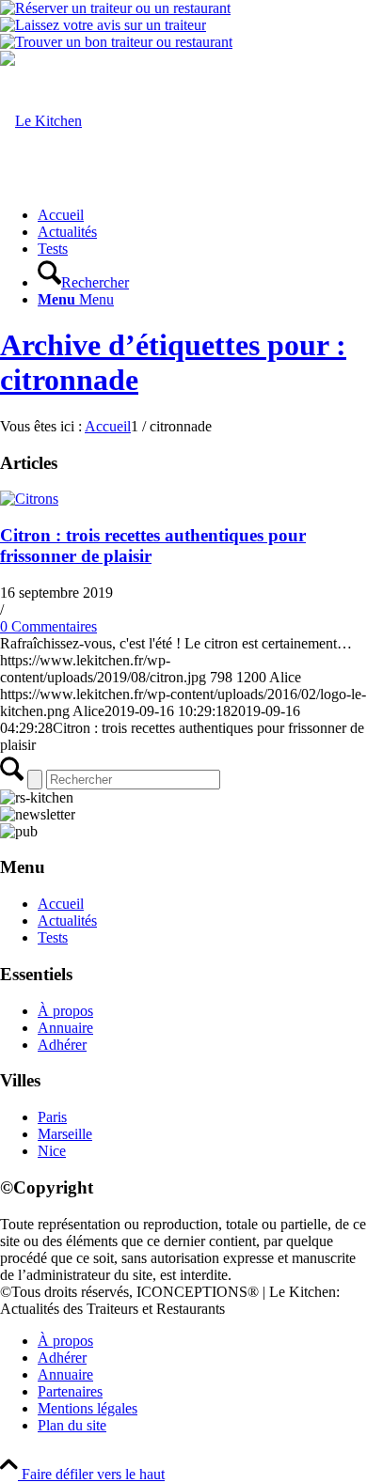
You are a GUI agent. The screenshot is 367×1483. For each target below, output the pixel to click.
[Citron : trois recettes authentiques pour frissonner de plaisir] (29, 499)
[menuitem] (202, 215)
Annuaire (65, 1028)
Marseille (65, 1134)
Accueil (61, 904)
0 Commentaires (48, 626)
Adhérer (62, 1045)
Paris (52, 1117)
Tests (53, 937)
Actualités (67, 921)
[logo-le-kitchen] (41, 121)
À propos (65, 1011)
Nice (52, 1151)
